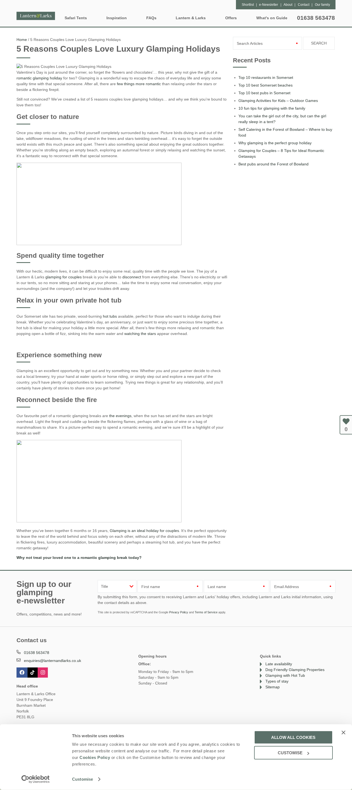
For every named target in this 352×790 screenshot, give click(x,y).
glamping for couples (63, 277)
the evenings (120, 416)
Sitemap (272, 687)
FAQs (151, 18)
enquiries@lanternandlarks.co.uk (52, 660)
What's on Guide (271, 18)
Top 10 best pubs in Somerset (264, 93)
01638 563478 (316, 18)
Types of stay (276, 681)
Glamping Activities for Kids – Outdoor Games (278, 100)
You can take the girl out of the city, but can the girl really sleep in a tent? (282, 119)
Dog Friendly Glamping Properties (294, 669)
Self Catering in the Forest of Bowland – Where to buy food (285, 132)
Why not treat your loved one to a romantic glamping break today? (79, 557)
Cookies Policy (94, 757)
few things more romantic (139, 84)
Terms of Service (206, 612)
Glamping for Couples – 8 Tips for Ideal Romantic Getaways (281, 153)
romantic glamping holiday (39, 78)
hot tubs (109, 316)
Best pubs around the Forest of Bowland (273, 164)
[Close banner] (343, 732)
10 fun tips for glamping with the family (271, 108)
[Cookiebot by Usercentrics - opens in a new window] (36, 779)
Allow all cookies (293, 737)
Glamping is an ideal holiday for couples (144, 530)
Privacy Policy (178, 612)
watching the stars (140, 333)
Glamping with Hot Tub (285, 675)
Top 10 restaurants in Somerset (265, 77)
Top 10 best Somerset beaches (265, 85)
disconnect (131, 277)
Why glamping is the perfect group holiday (275, 143)
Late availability (278, 664)
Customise (82, 779)
